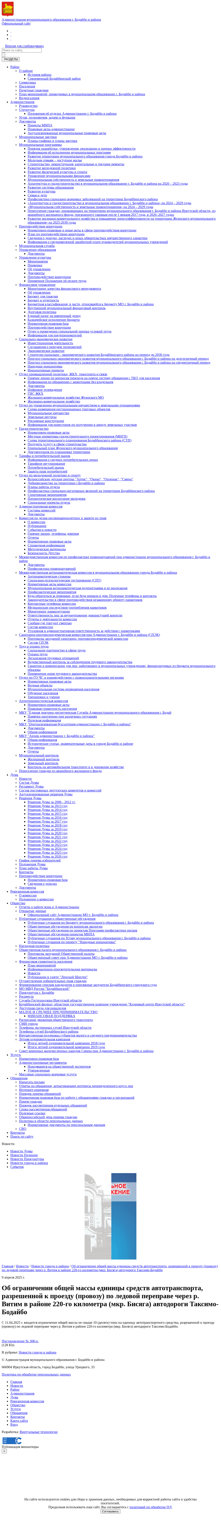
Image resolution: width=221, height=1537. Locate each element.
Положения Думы (32, 864)
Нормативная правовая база (48, 323)
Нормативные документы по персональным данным (66, 1125)
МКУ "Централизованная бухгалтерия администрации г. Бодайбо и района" (75, 724)
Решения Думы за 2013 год (47, 806)
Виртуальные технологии (39, 1432)
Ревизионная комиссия (27, 891)
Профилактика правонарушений (52, 568)
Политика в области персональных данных (51, 1121)
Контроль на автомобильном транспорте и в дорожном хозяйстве (76, 767)
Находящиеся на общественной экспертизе (59, 1066)
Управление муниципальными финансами (59, 176)
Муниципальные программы (40, 145)
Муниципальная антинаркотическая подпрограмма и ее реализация (77, 588)
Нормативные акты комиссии (49, 584)
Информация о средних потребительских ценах (63, 460)
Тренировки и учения (44, 697)
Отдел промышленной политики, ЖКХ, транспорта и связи (63, 374)
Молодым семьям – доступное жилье (55, 160)
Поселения (27, 86)
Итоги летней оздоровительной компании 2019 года (66, 1047)
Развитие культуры (41, 191)
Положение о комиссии (36, 899)
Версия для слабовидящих (24, 46)
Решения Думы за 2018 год (47, 825)
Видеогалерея (29, 98)
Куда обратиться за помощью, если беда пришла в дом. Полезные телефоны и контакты (92, 596)
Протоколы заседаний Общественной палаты (61, 954)
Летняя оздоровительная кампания (44, 1039)
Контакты (26, 872)
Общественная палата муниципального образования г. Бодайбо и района (72, 950)
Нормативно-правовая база (48, 880)
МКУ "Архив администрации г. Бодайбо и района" (57, 736)
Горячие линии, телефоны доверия (53, 533)
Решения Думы (30, 798)
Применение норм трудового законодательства (62, 673)
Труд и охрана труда (34, 646)
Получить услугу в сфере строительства (57, 444)
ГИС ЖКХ (35, 393)
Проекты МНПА (40, 125)
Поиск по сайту (21, 1136)
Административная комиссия (40, 506)
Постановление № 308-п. (20, 1341)
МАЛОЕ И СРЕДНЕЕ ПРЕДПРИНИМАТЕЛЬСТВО (58, 1012)
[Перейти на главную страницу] (10, 31)
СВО (22, 1129)
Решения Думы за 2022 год (47, 841)
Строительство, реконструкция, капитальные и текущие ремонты (76, 164)
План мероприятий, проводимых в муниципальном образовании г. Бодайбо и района (82, 94)
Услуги (15, 1055)
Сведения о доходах (42, 884)
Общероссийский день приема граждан (48, 1117)
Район (14, 67)
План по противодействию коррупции (56, 234)
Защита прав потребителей (47, 471)
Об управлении (39, 269)
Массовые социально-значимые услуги (48, 1074)
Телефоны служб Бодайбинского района (48, 1031)
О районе (26, 71)
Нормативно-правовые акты (48, 432)
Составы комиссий (41, 510)
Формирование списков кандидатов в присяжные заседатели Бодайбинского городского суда (88, 985)
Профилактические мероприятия (52, 592)
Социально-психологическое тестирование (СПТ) (64, 580)
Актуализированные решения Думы (46, 794)
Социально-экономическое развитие (46, 339)
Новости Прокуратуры (27, 1159)
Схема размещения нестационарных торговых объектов (69, 409)
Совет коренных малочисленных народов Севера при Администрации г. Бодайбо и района (86, 1051)
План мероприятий (42, 965)
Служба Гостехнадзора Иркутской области (50, 1000)
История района (39, 74)
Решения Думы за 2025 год (47, 852)
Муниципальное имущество (48, 413)
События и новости (42, 530)
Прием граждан (30, 1101)
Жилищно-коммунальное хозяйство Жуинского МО (66, 397)
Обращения (18, 1078)
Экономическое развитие (46, 351)
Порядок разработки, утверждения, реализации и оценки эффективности (82, 148)
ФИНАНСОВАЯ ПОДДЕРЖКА (51, 1016)
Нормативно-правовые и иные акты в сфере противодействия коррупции (82, 230)
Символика (27, 82)
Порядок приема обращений (40, 1094)
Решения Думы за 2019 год (47, 829)
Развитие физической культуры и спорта (57, 172)
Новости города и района (29, 1163)
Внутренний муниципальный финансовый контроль (67, 308)
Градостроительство (34, 428)
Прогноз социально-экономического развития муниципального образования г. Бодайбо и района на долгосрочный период (118, 358)
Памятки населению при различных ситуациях (62, 716)
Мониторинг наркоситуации (49, 611)
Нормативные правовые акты (49, 541)
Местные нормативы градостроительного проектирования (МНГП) (77, 436)
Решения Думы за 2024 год (47, 849)
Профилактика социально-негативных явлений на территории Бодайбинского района (91, 491)
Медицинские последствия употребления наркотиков (67, 607)
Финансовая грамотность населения (45, 961)
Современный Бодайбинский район (54, 78)
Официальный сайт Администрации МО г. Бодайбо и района (73, 915)
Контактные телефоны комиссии (52, 603)
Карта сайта (19, 1420)
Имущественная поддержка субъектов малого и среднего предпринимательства (78, 1035)
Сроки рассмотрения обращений (43, 1109)
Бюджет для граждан (43, 296)
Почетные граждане (34, 90)
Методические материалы (47, 549)
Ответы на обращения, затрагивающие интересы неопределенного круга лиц (76, 1086)
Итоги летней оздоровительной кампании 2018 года (66, 1043)
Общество (17, 903)
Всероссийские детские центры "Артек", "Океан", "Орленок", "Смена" (80, 479)
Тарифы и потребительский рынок (44, 456)
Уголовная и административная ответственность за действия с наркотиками (84, 631)
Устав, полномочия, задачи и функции (47, 117)
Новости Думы (21, 1151)
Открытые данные (32, 911)
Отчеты (33, 537)
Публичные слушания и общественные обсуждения (57, 919)
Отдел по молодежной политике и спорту (50, 475)
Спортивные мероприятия (47, 495)
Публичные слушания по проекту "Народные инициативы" (72, 942)
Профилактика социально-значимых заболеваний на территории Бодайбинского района (93, 199)
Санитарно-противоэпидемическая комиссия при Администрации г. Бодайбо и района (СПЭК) (89, 635)
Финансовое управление (37, 285)
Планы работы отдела (44, 487)
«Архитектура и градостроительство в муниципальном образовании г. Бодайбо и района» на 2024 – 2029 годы (109, 203)
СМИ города (28, 1024)
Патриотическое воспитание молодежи (56, 498)
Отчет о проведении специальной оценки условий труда (69, 331)
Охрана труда (37, 654)
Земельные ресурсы (42, 417)
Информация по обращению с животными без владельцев (70, 382)
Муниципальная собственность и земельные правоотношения (73, 180)
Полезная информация (44, 720)
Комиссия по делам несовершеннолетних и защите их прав (62, 518)
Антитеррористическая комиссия (43, 701)
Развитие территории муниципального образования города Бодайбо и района (85, 156)
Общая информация (42, 732)
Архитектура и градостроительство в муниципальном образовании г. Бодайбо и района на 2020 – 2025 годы (108, 183)
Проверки (35, 265)
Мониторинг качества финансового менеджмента (64, 288)
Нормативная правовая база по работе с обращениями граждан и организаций (76, 1097)
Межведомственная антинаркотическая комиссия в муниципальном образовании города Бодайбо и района (98, 572)
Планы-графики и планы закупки (52, 141)
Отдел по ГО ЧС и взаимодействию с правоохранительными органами (71, 677)
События (17, 1167)
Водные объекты (40, 685)
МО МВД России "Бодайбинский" (44, 989)
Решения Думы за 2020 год (47, 833)
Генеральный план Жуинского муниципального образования (73, 448)
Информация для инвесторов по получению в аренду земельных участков (82, 425)
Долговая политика (42, 312)
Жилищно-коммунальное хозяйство (54, 401)
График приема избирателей (40, 860)
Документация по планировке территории (59, 452)
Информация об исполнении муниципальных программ (69, 152)
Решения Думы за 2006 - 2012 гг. (52, 802)
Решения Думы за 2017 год (47, 821)
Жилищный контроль (43, 759)
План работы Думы (33, 868)
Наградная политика (34, 946)
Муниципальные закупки (38, 137)
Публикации (37, 526)
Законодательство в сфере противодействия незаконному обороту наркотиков (85, 600)
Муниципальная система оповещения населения (63, 689)
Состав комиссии (40, 627)
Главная (7, 1266)
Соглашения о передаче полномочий (55, 347)
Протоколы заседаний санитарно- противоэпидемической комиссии (78, 638)
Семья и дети (37, 195)
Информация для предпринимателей (55, 335)
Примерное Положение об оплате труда (57, 281)
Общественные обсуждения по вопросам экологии (65, 926)
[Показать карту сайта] (10, 38)
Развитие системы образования (51, 187)
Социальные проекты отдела (49, 502)
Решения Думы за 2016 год (47, 817)
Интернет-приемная (34, 1090)
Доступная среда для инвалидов (42, 1008)
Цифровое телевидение (45, 390)
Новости (25, 778)
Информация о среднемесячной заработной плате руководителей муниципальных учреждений (98, 242)
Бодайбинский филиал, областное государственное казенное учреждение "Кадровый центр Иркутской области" (102, 1004)
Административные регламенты (43, 1062)
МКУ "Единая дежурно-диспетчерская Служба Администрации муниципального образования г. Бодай (95, 712)
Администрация (22, 102)
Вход (14, 1424)
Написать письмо (32, 1082)
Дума (14, 775)
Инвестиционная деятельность (50, 343)
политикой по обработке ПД (150, 1507)
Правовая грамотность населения (52, 708)
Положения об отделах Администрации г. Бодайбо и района (72, 113)
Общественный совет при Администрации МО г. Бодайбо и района (78, 957)
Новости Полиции (24, 1155)
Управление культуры (35, 257)
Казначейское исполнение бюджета (54, 320)
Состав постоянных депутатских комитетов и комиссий (60, 790)
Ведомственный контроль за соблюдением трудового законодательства (80, 662)
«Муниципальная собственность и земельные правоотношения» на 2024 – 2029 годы (90, 207)
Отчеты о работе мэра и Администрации (49, 907)
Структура (27, 109)
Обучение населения (43, 693)
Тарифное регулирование (46, 463)
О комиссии (36, 522)
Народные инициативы (45, 366)
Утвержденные (39, 1070)
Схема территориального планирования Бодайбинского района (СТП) (79, 440)
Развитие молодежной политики (52, 168)
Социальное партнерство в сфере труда (56, 650)
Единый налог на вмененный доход (54, 316)
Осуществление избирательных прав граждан (53, 981)
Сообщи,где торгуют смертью (50, 623)
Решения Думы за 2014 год (47, 810)
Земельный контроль (43, 763)
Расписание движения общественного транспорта (56, 1020)
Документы (27, 121)
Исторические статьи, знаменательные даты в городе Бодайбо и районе (80, 743)
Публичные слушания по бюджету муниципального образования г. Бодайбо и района (91, 922)
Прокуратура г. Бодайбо (36, 992)
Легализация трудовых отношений (53, 658)
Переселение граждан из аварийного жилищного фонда (60, 771)
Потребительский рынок (46, 467)
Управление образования (37, 250)
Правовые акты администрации (51, 129)
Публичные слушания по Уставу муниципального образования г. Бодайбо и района (89, 938)
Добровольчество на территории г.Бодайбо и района (66, 483)
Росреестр (26, 996)
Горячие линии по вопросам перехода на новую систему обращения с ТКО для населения (94, 378)
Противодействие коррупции (40, 226)
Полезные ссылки (32, 1113)
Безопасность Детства (44, 553)
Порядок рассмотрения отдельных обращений (53, 1105)
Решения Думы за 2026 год (47, 856)
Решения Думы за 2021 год (47, 837)
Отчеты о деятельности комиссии (52, 619)
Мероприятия (38, 261)
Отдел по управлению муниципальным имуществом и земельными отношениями (79, 405)
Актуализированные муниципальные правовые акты (67, 133)
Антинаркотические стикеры (49, 576)
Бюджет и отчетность (43, 300)
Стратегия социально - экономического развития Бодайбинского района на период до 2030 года (98, 355)
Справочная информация (46, 545)
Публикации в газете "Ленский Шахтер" (58, 977)
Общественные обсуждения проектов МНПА (61, 934)
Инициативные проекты (46, 370)
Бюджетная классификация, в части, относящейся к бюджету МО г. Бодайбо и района (91, 304)
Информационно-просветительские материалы (62, 969)
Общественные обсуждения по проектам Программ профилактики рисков (82, 930)
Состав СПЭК (38, 642)
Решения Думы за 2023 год (47, 845)
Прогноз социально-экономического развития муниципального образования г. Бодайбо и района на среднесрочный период (119, 362)
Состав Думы (29, 782)
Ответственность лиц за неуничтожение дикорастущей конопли (75, 615)
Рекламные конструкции (46, 421)
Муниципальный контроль (39, 755)
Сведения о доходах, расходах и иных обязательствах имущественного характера (87, 238)
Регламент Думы (31, 786)
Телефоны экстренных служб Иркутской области (55, 1027)
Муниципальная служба (37, 246)
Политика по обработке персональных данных (36, 1374)
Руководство (28, 106)
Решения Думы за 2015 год (47, 813)
